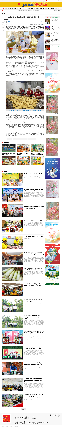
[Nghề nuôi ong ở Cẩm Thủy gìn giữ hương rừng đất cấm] (12, 179)
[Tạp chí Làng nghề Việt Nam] (6, 418)
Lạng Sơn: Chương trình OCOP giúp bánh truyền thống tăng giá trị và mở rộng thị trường (34, 364)
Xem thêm (23, 409)
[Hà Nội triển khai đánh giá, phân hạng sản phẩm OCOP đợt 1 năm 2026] (12, 289)
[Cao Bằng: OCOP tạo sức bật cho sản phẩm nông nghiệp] (12, 400)
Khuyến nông (33, 8)
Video (56, 8)
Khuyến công (28, 8)
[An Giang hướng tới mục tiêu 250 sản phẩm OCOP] (23, 148)
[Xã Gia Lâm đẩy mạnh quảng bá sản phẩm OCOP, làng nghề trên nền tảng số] (12, 258)
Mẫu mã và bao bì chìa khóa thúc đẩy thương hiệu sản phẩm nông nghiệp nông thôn (37, 166)
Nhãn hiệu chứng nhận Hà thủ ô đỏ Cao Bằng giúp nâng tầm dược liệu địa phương (33, 380)
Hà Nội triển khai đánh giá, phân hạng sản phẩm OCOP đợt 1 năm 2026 (32, 285)
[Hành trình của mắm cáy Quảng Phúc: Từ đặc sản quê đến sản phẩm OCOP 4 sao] (12, 337)
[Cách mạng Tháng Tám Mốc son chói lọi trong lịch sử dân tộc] (47, 41)
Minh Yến (9, 21)
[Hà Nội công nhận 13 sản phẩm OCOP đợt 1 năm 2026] (9, 160)
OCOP (24, 8)
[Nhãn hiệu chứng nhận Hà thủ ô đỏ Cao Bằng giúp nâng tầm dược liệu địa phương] (12, 384)
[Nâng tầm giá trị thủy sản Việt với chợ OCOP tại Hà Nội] (9, 148)
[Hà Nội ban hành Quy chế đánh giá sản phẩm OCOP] (12, 305)
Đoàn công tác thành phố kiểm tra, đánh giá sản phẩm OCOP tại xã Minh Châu (34, 317)
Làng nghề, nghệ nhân (12, 8)
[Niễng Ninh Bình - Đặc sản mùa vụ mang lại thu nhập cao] (12, 274)
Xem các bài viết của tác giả (40, 21)
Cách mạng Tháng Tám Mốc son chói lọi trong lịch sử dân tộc (55, 40)
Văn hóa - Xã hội (39, 8)
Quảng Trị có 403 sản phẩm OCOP (33, 220)
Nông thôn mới (19, 8)
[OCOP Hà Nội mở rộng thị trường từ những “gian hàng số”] (12, 195)
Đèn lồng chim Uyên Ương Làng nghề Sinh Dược (55, 46)
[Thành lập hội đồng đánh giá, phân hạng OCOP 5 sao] (23, 160)
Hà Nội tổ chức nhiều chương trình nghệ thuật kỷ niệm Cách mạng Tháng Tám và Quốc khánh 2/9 (55, 28)
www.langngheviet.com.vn (43, 422)
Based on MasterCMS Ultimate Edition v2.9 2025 (10, 426)
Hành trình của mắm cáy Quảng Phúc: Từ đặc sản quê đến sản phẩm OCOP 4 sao (34, 332)
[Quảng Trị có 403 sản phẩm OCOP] (12, 226)
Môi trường (45, 8)
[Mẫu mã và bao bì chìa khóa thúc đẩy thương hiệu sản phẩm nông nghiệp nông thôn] (37, 160)
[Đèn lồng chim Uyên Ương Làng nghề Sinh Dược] (47, 47)
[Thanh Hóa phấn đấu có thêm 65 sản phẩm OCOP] (12, 242)
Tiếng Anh (47, 1)
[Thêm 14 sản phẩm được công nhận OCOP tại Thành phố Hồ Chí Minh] (12, 353)
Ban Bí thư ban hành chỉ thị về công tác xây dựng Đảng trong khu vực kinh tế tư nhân (55, 34)
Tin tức (6, 8)
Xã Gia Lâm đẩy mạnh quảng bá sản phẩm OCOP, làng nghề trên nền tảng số (34, 254)
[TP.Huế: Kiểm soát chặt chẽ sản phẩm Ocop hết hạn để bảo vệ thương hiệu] (37, 148)
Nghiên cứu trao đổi (51, 8)
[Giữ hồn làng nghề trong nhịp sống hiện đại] (47, 21)
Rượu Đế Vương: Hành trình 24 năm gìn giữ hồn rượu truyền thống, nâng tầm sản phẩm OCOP (34, 206)
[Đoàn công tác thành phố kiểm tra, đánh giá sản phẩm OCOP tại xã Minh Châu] (12, 321)
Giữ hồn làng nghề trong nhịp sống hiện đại (19, 10)
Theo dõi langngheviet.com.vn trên (35, 24)
